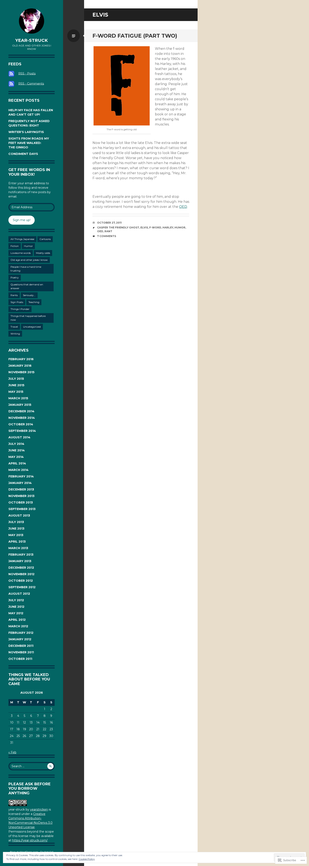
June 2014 (16, 450)
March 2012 (18, 626)
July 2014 (16, 444)
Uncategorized (32, 326)
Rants (14, 295)
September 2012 (22, 587)
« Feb (12, 752)
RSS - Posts (27, 73)
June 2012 (16, 607)
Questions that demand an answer (27, 286)
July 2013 (16, 522)
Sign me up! (21, 220)
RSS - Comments (31, 83)
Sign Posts (17, 302)
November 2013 (21, 496)
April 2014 (17, 463)
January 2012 (19, 639)
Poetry (15, 277)
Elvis (144, 227)
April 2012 (17, 620)
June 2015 (16, 385)
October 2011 (20, 659)
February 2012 (20, 633)
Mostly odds (43, 252)
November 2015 (21, 372)
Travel (14, 326)
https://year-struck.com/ (29, 840)
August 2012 (19, 594)
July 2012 (16, 600)
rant (108, 231)
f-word (155, 227)
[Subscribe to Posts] (12, 73)
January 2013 (19, 561)
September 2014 (22, 431)
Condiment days (23, 154)
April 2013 (17, 541)
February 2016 (21, 359)
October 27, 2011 (109, 222)
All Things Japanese (22, 239)
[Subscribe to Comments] (12, 83)
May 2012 (15, 613)
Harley (167, 227)
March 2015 (18, 398)
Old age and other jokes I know (29, 259)
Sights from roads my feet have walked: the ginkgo (28, 143)
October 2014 (20, 424)
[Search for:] (31, 766)
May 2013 (15, 535)
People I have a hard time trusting (26, 268)
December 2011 (20, 646)
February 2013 (20, 554)
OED (183, 207)
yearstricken (39, 809)
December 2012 (21, 567)
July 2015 (16, 379)
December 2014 (21, 411)
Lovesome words (21, 252)
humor (179, 227)
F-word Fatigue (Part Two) (134, 36)
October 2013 (20, 502)
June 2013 (16, 528)
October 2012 (20, 581)
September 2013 (22, 509)
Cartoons (45, 239)
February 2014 (21, 476)
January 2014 (20, 483)
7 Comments (106, 236)
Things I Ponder (20, 309)
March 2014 (18, 470)
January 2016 (20, 366)
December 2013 (21, 489)
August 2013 (19, 515)
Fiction (15, 246)
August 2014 (19, 437)
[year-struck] (31, 21)
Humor (28, 246)
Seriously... (29, 295)
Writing (15, 333)
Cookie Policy (87, 859)
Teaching (33, 302)
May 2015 (15, 392)
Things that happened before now (28, 317)
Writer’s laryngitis (26, 132)
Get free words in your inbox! (29, 172)
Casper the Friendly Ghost (118, 227)
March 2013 (18, 548)
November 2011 (21, 652)
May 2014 (16, 457)
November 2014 (21, 418)
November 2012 (21, 574)
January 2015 (19, 405)
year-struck (31, 40)
